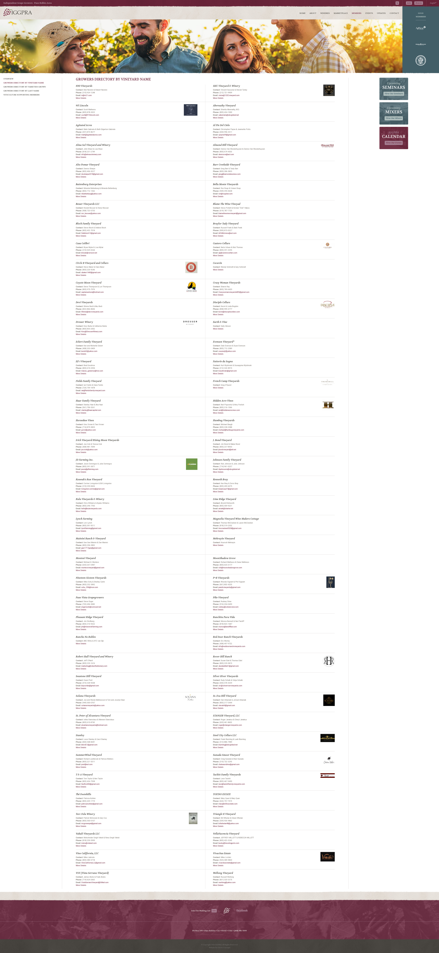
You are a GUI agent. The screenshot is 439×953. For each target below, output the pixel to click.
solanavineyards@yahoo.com (92, 705)
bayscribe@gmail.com (90, 686)
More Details (81, 98)
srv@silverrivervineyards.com (230, 686)
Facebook (242, 910)
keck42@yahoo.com (89, 351)
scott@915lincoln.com (90, 115)
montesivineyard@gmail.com (92, 568)
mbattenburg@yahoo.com (91, 194)
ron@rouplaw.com (225, 194)
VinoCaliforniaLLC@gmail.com (93, 863)
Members (356, 13)
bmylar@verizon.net (89, 253)
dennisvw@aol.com (226, 154)
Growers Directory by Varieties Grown (24, 87)
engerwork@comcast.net (91, 607)
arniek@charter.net (225, 508)
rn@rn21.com (86, 95)
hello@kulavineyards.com (91, 508)
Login (432, 3)
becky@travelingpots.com (228, 843)
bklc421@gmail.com (89, 745)
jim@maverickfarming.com (91, 627)
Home (302, 13)
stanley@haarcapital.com (91, 410)
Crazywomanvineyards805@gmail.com (233, 292)
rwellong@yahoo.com (227, 882)
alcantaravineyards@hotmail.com (94, 725)
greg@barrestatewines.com (229, 174)
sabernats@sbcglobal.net (228, 115)
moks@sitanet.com (89, 843)
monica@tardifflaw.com (227, 627)
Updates (381, 13)
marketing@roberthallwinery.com (94, 666)
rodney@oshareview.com (228, 607)
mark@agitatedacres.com (91, 135)
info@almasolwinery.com (91, 154)
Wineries (325, 13)
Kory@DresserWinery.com (91, 331)
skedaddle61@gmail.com (228, 666)
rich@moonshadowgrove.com (230, 568)
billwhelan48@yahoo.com (228, 823)
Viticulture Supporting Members (21, 95)
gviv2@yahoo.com (88, 430)
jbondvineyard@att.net (227, 450)
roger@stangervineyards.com (230, 725)
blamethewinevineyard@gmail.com (232, 213)
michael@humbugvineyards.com (231, 430)
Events (369, 13)
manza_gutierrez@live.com (92, 371)
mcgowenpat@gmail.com (91, 823)
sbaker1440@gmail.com (91, 272)
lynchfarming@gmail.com (91, 528)
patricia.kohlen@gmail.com (91, 804)
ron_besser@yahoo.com (91, 213)
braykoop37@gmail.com (228, 489)
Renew (418, 3)
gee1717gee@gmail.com (91, 548)
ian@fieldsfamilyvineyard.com (93, 390)
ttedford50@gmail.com (90, 784)
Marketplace (341, 13)
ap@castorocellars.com (227, 253)
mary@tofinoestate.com (227, 804)
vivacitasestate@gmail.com (229, 863)
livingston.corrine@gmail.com (93, 489)
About (312, 13)
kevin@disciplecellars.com (229, 312)
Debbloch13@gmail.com (91, 233)
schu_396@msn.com (89, 587)
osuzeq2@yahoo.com (227, 351)
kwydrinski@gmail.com (227, 371)
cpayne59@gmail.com (227, 135)
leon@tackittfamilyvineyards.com (231, 784)
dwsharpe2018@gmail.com (92, 174)
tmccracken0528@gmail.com (229, 528)
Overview (8, 79)
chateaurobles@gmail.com (229, 764)
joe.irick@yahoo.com (89, 450)
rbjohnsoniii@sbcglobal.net (229, 469)
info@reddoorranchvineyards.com (231, 646)
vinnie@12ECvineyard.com (229, 95)
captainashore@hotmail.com (92, 292)
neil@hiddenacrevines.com (229, 410)
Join (409, 3)
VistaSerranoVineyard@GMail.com (94, 882)
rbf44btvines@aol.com (227, 233)
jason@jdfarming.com (89, 469)
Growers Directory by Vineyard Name (23, 83)
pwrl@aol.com (86, 764)
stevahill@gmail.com (226, 705)
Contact (394, 13)
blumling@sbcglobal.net (228, 745)
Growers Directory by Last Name (21, 91)
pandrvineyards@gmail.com (229, 587)
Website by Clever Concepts (219, 947)
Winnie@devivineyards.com (92, 312)
